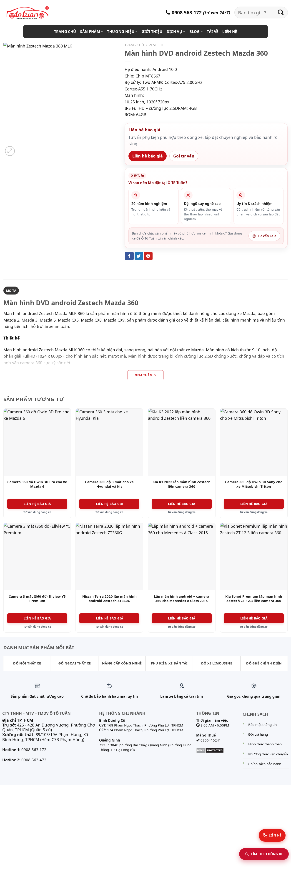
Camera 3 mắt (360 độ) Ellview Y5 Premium (37, 598)
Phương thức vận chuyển (268, 754)
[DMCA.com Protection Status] (210, 750)
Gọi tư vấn (183, 156)
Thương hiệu (120, 31)
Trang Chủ (65, 31)
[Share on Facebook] (129, 256)
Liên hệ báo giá (147, 156)
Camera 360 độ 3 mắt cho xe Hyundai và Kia (109, 484)
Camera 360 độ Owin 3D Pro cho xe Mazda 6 (37, 484)
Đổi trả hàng (258, 734)
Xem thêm (144, 375)
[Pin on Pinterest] (148, 256)
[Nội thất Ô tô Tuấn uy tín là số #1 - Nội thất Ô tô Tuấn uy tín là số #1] (33, 12)
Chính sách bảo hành (264, 764)
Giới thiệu (152, 31)
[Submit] (281, 12)
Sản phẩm (90, 31)
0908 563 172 (186, 12)
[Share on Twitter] (139, 256)
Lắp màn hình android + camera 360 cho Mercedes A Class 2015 (181, 598)
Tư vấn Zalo (267, 236)
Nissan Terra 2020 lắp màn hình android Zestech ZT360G (109, 598)
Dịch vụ (174, 31)
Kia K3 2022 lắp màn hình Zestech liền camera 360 (182, 484)
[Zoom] (10, 151)
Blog (194, 31)
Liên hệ (229, 31)
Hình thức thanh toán (265, 744)
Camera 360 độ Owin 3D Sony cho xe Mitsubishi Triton (253, 484)
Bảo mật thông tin (262, 724)
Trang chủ (134, 44)
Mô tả (11, 290)
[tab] (11, 291)
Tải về (212, 31)
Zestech (156, 44)
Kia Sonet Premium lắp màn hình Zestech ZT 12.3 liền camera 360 (253, 598)
